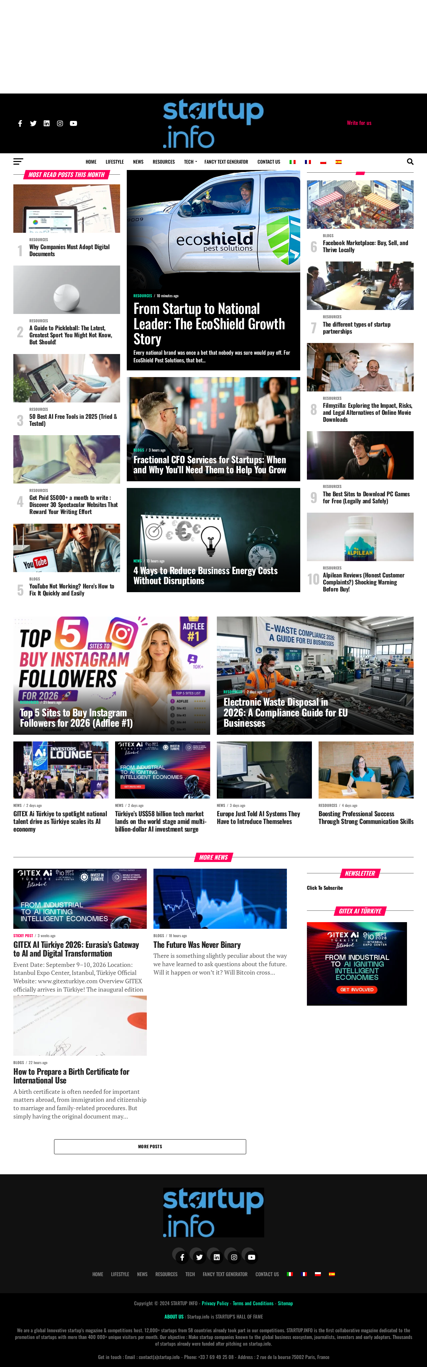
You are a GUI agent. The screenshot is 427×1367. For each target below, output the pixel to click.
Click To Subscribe (325, 887)
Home (91, 161)
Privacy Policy (216, 1303)
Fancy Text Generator (226, 161)
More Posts (150, 1146)
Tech (188, 161)
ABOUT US (174, 1316)
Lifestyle (115, 161)
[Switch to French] (308, 162)
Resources (164, 161)
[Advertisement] (213, 47)
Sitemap (285, 1303)
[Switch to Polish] (323, 162)
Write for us (359, 123)
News (138, 161)
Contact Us (269, 161)
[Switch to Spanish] (339, 162)
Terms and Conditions (254, 1303)
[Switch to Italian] (293, 162)
